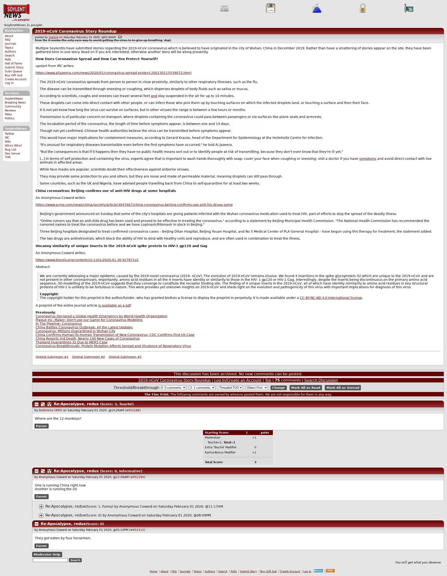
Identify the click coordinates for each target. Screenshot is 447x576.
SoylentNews (16, 12)
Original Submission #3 (125, 356)
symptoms (367, 159)
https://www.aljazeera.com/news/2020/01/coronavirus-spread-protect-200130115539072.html (113, 73)
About (9, 36)
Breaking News (15, 102)
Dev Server (12, 153)
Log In (9, 83)
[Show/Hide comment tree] (43, 404)
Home (153, 571)
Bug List (10, 149)
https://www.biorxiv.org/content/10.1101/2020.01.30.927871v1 (87, 260)
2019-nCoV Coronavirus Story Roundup (75, 31)
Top (268, 380)
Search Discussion (321, 380)
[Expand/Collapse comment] (36, 404)
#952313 (137, 530)
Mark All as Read (305, 387)
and (154, 96)
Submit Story (14, 67)
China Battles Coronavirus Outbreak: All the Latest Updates (84, 327)
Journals (10, 43)
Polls (8, 59)
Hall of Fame (13, 63)
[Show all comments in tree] (49, 404)
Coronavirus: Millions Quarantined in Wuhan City (75, 331)
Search (10, 55)
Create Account (16, 79)
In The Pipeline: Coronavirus (59, 323)
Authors (10, 51)
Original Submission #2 (88, 356)
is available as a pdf (114, 305)
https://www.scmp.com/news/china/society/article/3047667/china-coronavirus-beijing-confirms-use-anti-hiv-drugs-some (134, 205)
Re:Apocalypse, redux (76, 404)
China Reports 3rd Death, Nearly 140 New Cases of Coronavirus (88, 338)
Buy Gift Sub (14, 75)
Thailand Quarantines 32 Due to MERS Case (72, 342)
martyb (53, 37)
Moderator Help (47, 554)
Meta (8, 114)
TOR (7, 157)
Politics (9, 118)
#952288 (132, 410)
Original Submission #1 (52, 356)
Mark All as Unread (343, 387)
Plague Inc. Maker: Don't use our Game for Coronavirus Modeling (89, 320)
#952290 (137, 477)
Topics (9, 47)
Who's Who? (13, 145)
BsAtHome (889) (50, 410)
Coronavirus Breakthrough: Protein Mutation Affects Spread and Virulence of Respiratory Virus (113, 346)
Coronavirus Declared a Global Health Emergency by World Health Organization (101, 316)
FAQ (7, 39)
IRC (7, 137)
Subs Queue (13, 71)
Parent (41, 426)
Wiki (8, 141)
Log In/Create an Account (237, 380)
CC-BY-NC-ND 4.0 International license (331, 298)
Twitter (9, 133)
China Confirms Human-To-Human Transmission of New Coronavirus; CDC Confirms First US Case (115, 335)
